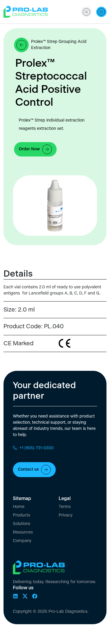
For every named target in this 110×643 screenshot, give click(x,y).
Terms (65, 507)
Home (18, 507)
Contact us (28, 469)
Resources (23, 532)
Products (21, 515)
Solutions (21, 524)
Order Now (29, 149)
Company (22, 541)
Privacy (65, 515)
